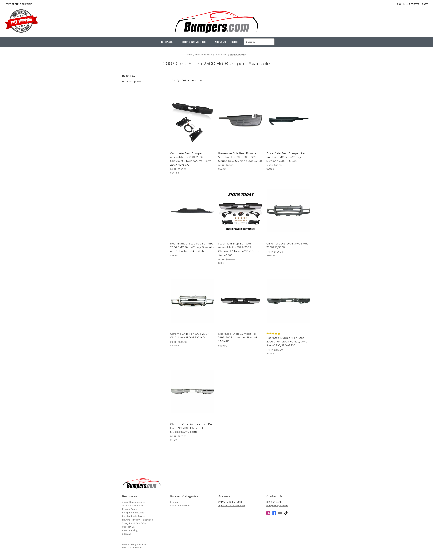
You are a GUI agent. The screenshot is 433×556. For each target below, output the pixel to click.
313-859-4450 (274, 502)
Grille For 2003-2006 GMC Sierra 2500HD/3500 (287, 245)
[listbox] (192, 80)
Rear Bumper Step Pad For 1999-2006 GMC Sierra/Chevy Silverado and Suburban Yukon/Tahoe (192, 247)
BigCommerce (139, 544)
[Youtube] (280, 513)
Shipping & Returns (133, 512)
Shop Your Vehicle (194, 41)
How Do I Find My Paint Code (137, 519)
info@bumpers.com (277, 505)
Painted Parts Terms (133, 516)
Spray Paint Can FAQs (134, 523)
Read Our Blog (130, 530)
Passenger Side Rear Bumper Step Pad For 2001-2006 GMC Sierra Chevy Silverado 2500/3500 (240, 157)
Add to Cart (192, 123)
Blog (234, 41)
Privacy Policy (129, 509)
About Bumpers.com (133, 502)
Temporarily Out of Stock (240, 213)
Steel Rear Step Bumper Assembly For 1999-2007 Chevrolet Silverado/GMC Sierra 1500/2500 (238, 249)
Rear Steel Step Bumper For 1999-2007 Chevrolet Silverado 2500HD (238, 337)
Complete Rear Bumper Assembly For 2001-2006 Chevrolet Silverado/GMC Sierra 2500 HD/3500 (190, 159)
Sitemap (126, 534)
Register (414, 4)
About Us (220, 41)
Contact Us (128, 526)
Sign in (401, 4)
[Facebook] (274, 513)
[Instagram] (268, 513)
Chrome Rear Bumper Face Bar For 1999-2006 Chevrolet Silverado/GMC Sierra (191, 428)
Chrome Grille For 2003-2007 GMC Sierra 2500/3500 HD (189, 335)
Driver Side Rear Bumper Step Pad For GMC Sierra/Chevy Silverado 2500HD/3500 (286, 157)
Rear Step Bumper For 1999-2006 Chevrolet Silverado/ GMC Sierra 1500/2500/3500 (286, 341)
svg (286, 513)
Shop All (167, 41)
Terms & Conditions (133, 505)
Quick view (192, 117)
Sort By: (176, 80)
